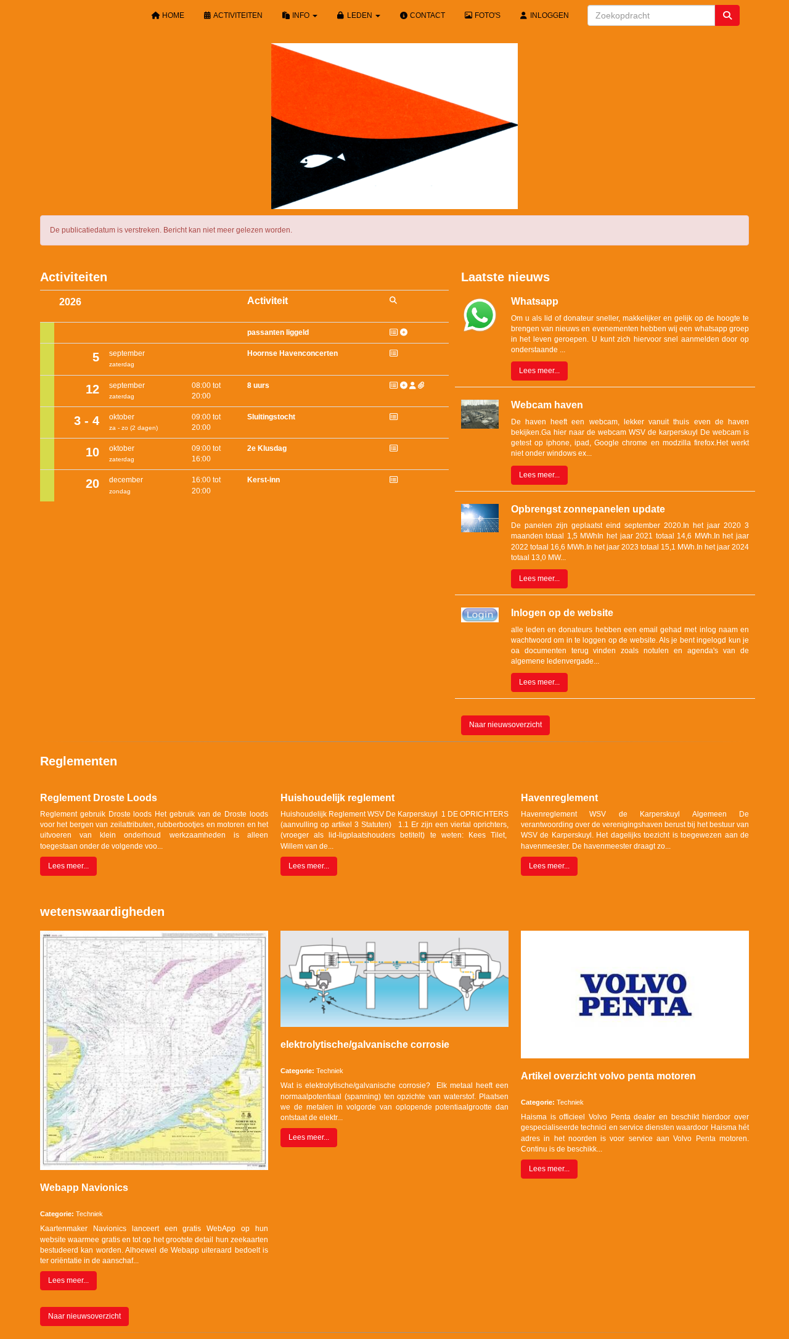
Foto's (487, 15)
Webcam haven (547, 405)
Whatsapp (534, 301)
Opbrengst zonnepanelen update (588, 509)
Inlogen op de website (562, 613)
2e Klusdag (267, 448)
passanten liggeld (278, 332)
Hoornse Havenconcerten (292, 353)
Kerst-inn (263, 480)
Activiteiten (237, 15)
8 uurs (258, 385)
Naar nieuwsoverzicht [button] (505, 724)
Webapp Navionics (84, 1187)
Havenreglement (559, 798)
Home (172, 15)
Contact (426, 15)
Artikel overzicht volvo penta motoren (608, 1076)
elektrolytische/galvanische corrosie (364, 1044)
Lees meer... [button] (539, 370)
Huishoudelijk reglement (337, 798)
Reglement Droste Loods (98, 798)
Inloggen (548, 15)
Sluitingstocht (271, 417)
